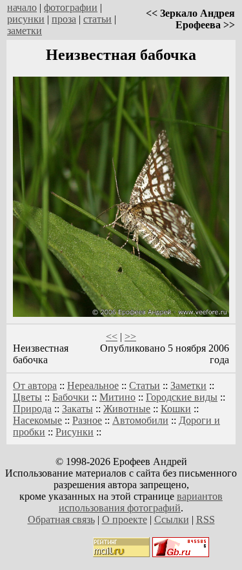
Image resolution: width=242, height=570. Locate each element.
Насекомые (37, 420)
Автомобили (140, 420)
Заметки (188, 385)
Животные (126, 408)
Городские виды (181, 397)
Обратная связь (61, 519)
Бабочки (70, 397)
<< (111, 336)
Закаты (77, 408)
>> (130, 336)
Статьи (144, 385)
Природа (32, 408)
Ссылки (171, 519)
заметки (24, 30)
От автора (35, 385)
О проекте (124, 519)
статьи (97, 19)
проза (64, 19)
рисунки (26, 19)
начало (22, 7)
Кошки (176, 408)
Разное (87, 420)
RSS (205, 519)
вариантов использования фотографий (141, 502)
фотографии (70, 7)
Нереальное (93, 385)
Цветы (27, 397)
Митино (117, 397)
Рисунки (74, 431)
